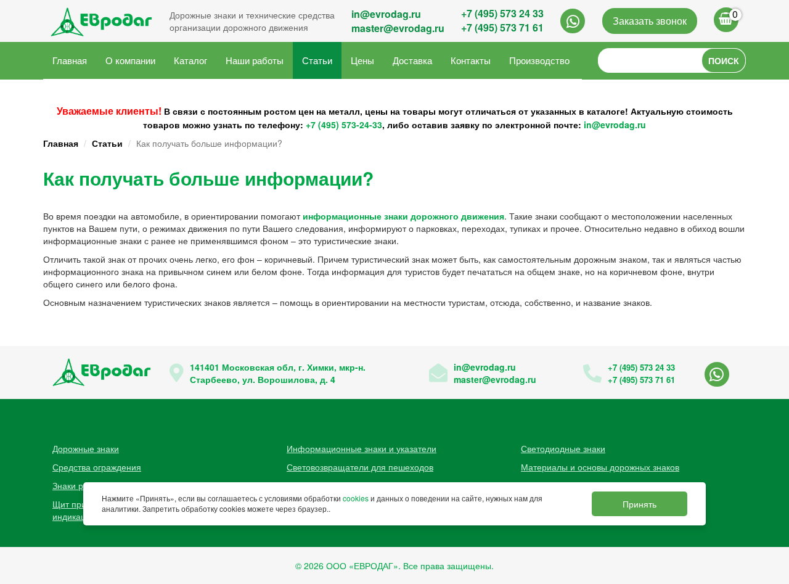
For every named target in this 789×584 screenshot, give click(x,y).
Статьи (317, 60)
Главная (69, 60)
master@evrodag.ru (397, 28)
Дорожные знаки (85, 448)
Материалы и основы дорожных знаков (600, 467)
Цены (362, 60)
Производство (539, 60)
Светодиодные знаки (563, 448)
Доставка (412, 60)
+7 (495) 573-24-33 (344, 124)
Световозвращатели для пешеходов (360, 467)
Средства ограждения (96, 467)
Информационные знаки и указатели (361, 448)
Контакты (471, 60)
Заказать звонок (650, 21)
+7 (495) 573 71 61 (502, 27)
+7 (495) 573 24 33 (502, 13)
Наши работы (255, 60)
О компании (130, 60)
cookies (356, 498)
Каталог (190, 60)
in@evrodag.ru (386, 14)
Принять (639, 504)
